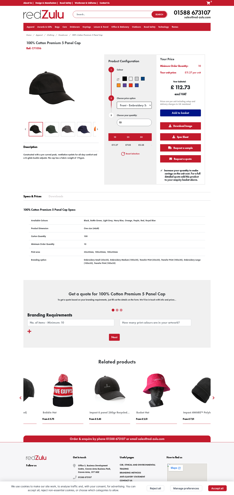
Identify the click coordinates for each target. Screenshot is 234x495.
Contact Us (105, 2)
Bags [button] (57, 26)
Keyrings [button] (87, 26)
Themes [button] (175, 26)
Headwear (63, 35)
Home (28, 35)
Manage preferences (186, 488)
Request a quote (182, 158)
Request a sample (183, 148)
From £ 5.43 (79, 419)
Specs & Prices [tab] (32, 196)
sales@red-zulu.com (197, 17)
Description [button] (30, 147)
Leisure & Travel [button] (101, 26)
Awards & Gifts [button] (44, 26)
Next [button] (213, 398)
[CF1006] (125, 79)
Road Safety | (66, 2)
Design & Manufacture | (46, 2)
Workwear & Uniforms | (86, 2)
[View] (36, 129)
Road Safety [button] (149, 26)
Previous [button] (20, 398)
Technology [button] (163, 26)
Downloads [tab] (56, 196)
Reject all (155, 488)
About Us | (28, 2)
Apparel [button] (30, 26)
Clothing (50, 35)
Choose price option (126, 98)
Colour (120, 69)
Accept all (217, 488)
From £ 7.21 (172, 419)
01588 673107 (192, 12)
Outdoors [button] (136, 26)
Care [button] (65, 26)
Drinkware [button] (75, 26)
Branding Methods (130, 472)
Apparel (39, 35)
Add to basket (180, 113)
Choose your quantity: (127, 115)
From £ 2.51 (126, 419)
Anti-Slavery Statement (132, 476)
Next (114, 337)
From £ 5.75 (32, 419)
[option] (46, 398)
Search (159, 14)
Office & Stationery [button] (120, 26)
